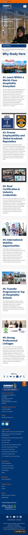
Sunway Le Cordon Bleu (8, 449)
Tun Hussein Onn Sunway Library (11, 456)
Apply (3, 472)
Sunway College (6, 440)
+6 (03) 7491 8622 (6, 409)
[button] (20, 376)
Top (24, 385)
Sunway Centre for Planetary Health (11, 444)
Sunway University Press (8, 454)
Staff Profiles (5, 497)
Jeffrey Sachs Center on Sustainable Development (11, 434)
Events (3, 488)
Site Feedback (11, 519)
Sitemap (18, 519)
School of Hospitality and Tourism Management (15, 49)
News (3, 486)
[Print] (17, 376)
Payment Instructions (8, 465)
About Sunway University (8, 495)
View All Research (6, 479)
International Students (8, 468)
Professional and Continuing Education (12, 437)
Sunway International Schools (10, 447)
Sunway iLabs (5, 442)
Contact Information (7, 411)
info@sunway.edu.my (7, 417)
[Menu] (24, 6)
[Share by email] (10, 376)
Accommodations (6, 463)
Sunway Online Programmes (9, 451)
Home (3, 49)
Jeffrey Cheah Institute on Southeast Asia (13, 431)
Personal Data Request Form (10, 528)
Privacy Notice (9, 526)
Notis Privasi (18, 526)
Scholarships (5, 470)
